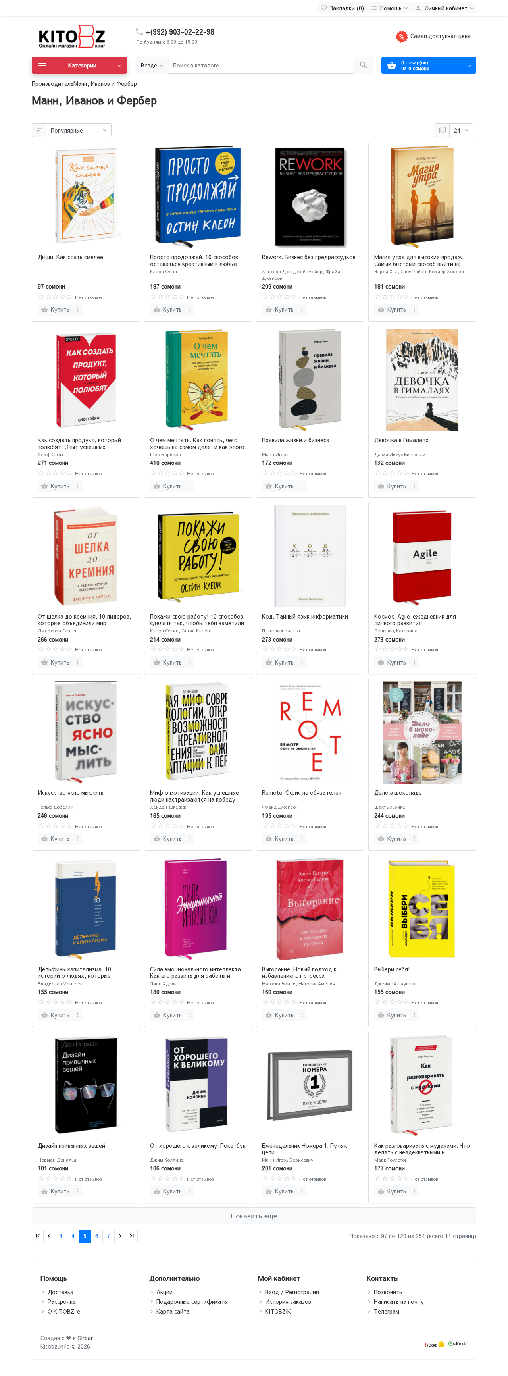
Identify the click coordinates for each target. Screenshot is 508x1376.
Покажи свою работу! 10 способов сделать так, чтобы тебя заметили (197, 619)
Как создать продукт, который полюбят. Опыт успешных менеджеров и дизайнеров (79, 446)
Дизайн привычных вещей (71, 1145)
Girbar (85, 1338)
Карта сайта (173, 1311)
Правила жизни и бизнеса (295, 440)
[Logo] (71, 36)
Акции (164, 1292)
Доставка (60, 1292)
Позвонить (388, 1292)
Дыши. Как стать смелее (70, 257)
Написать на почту (399, 1301)
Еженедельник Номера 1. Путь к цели (304, 1148)
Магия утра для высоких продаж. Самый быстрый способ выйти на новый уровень (419, 263)
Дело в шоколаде (398, 792)
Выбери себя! (392, 969)
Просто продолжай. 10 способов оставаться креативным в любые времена (194, 263)
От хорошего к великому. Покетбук (198, 1145)
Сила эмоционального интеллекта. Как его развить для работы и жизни (196, 976)
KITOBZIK (278, 1311)
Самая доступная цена (440, 36)
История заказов (288, 1301)
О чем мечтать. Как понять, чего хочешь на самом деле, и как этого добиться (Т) (197, 446)
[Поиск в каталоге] (363, 65)
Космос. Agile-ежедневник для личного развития (415, 619)
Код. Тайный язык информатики (305, 616)
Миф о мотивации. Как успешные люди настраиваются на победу (194, 795)
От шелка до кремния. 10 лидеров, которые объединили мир (84, 619)
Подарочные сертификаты (192, 1301)
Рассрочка (62, 1301)
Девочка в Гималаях (401, 440)
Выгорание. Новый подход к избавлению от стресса (299, 972)
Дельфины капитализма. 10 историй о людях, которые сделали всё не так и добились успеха (79, 979)
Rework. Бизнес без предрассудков (309, 257)
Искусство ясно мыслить (71, 792)
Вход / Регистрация (292, 1292)
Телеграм (386, 1311)
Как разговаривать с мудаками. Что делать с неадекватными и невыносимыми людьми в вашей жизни (422, 1155)
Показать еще (254, 1215)
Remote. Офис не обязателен (301, 792)
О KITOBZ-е (64, 1311)
